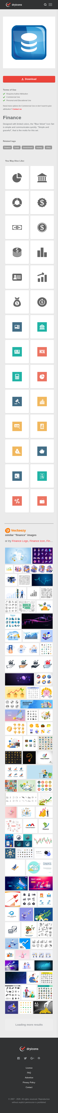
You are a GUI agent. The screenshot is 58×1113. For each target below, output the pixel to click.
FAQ (29, 1073)
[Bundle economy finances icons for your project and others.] (12, 992)
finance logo (20, 541)
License (29, 1068)
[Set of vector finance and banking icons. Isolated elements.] (29, 899)
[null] (18, 556)
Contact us (17, 109)
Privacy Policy (29, 1082)
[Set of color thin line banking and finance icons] (45, 992)
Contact (29, 1087)
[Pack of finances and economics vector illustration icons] (46, 649)
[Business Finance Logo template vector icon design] (15, 867)
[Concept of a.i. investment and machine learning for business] (43, 1007)
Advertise (29, 1078)
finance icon (37, 541)
